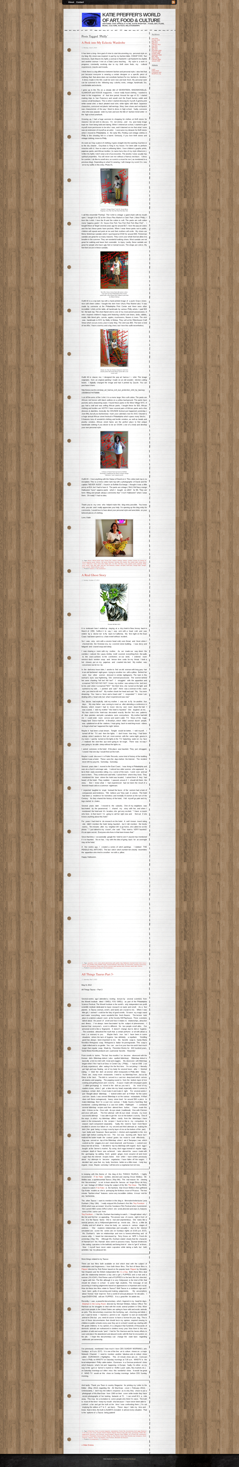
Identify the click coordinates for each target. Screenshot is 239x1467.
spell (115, 966)
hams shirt (101, 563)
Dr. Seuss (141, 560)
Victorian (127, 966)
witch (135, 966)
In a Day (124, 1272)
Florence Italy (121, 1432)
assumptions (114, 1431)
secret (106, 966)
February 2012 (156, 44)
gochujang (135, 1432)
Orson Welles (124, 1434)
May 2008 (155, 56)
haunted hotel (134, 963)
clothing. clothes (122, 560)
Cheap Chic (108, 560)
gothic (118, 963)
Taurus (96, 1437)
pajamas (139, 563)
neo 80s (114, 563)
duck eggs (137, 1431)
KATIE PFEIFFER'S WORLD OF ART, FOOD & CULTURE (131, 17)
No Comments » (101, 568)
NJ (125, 964)
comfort (130, 560)
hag (121, 963)
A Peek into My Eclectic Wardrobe (103, 42)
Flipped (84, 1269)
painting (136, 964)
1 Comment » (105, 1439)
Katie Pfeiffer (98, 964)
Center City (122, 1431)
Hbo (145, 1432)
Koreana (92, 1434)
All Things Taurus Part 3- (98, 974)
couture (135, 560)
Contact (80, 2)
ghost (103, 963)
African (89, 560)
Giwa (129, 1432)
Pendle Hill (85, 966)
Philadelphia (92, 966)
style (98, 565)
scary (101, 966)
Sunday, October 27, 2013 (91, 580)
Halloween (90, 563)
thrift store (129, 565)
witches (140, 966)
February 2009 (156, 52)
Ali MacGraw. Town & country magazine (98, 1431)
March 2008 (155, 58)
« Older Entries (88, 1445)
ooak (125, 563)
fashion (98, 562)
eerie (99, 963)
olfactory (117, 1434)
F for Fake (99, 1177)
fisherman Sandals (113, 562)
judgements (85, 1434)
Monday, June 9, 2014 (90, 48)
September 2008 (157, 55)
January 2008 (156, 61)
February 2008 (156, 59)
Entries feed (155, 71)
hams (95, 563)
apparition (90, 963)
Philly (144, 563)
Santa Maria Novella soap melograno (131, 1436)
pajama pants (132, 563)
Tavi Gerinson (111, 565)
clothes (114, 560)
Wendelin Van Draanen (121, 1437)
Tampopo (85, 1437)
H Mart (141, 1432)
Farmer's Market (106, 1432)
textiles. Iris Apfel (120, 565)
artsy (102, 560)
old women (130, 964)
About (71, 2)
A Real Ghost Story (94, 575)
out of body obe (133, 1434)
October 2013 (156, 40)
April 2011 (154, 47)
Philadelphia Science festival (98, 1436)
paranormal (142, 964)
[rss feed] (173, 2)
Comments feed (156, 72)
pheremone (142, 1434)
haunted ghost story (95, 968)
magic (104, 964)
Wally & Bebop (95, 567)
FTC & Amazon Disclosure (128, 1459)
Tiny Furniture (139, 1203)
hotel (140, 963)
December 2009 (156, 50)
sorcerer (110, 966)
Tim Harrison (101, 1437)
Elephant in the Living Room (94, 1304)
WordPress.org (156, 74)
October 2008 (156, 53)
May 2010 (155, 49)
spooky (119, 966)
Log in (153, 69)
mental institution (112, 964)
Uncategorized (94, 1439)
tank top (103, 565)
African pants (96, 560)
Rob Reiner (116, 1436)
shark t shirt (89, 565)
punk (83, 565)
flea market (123, 562)
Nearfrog (115, 1459)
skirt (95, 565)
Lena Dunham (100, 1434)
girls (126, 1432)
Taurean (90, 1437)
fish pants (104, 562)
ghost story (109, 963)
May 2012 (155, 41)
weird (132, 966)
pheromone (85, 1436)
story (123, 966)
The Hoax (132, 1185)
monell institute (109, 1434)
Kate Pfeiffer (90, 964)
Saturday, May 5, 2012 (90, 979)
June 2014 (155, 38)
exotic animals (97, 1432)
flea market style (133, 562)
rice (112, 1436)
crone (95, 963)
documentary (129, 1431)
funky (140, 562)
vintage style (137, 565)
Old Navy (120, 563)
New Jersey (121, 964)
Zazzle (102, 567)
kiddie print (108, 563)
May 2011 (154, 46)
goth (114, 963)
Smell (144, 1436)
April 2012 (155, 43)
